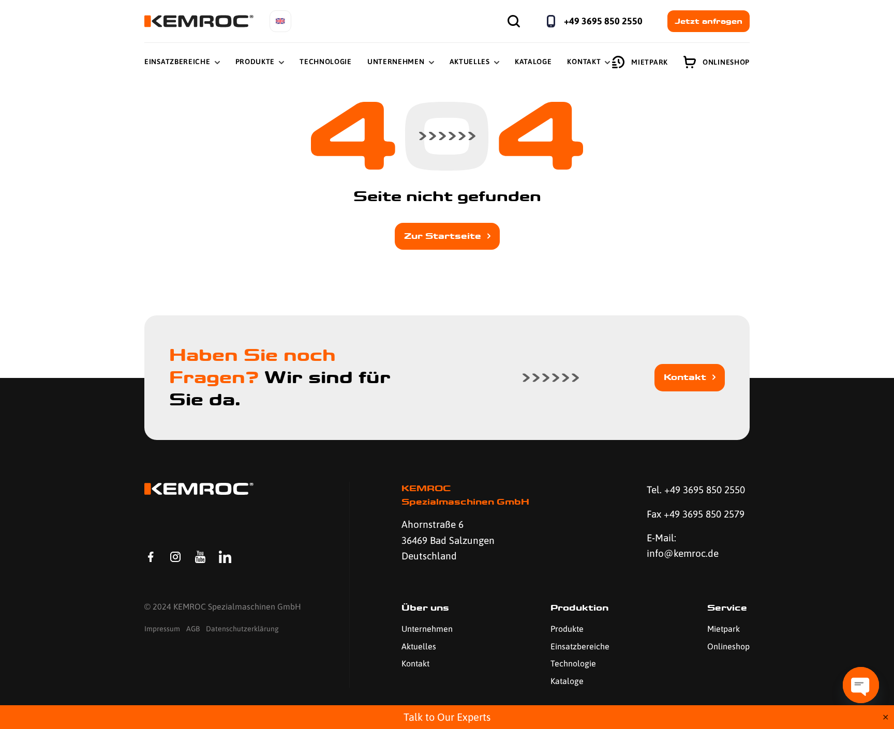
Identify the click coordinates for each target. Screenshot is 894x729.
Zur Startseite (442, 236)
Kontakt (584, 61)
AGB (193, 629)
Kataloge (533, 61)
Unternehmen (396, 61)
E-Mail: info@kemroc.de (683, 545)
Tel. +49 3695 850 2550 (696, 489)
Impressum (162, 629)
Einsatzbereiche (177, 61)
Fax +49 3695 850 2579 (695, 514)
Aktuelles (470, 61)
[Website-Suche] (514, 21)
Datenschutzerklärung (242, 629)
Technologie (326, 61)
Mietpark (649, 62)
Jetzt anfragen (708, 21)
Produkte (255, 61)
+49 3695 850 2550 (603, 21)
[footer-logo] (199, 489)
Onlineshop (726, 62)
